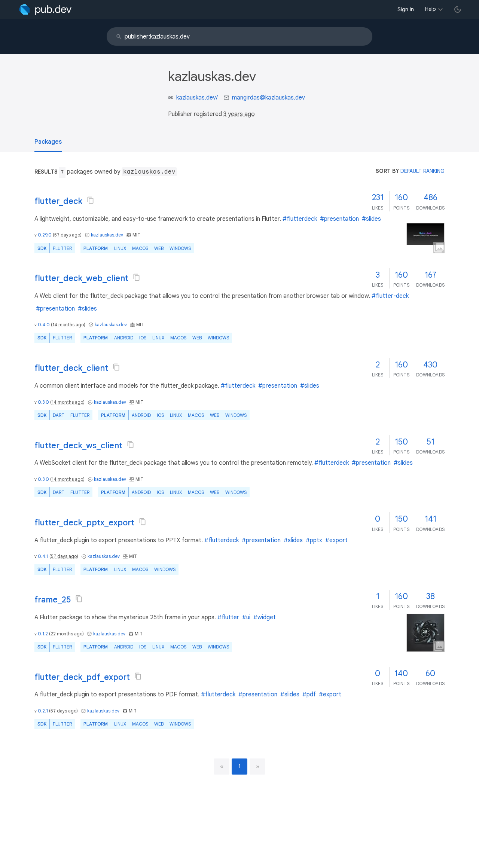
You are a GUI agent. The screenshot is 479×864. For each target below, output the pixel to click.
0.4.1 (43, 556)
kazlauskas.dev (107, 235)
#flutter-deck (390, 296)
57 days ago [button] (67, 235)
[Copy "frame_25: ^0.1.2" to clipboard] (79, 598)
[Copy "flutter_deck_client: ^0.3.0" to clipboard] (116, 367)
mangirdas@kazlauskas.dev (268, 97)
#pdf (309, 694)
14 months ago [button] (68, 324)
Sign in (405, 9)
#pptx (314, 540)
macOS (140, 248)
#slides (371, 219)
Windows (180, 248)
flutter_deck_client (71, 368)
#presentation (339, 219)
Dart (58, 415)
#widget (264, 617)
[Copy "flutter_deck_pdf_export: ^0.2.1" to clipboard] (138, 676)
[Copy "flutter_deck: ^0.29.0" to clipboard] (90, 200)
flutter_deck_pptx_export (84, 523)
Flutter (62, 248)
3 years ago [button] (239, 114)
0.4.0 (44, 324)
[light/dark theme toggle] (457, 9)
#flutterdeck (300, 219)
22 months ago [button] (66, 633)
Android (123, 338)
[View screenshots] (425, 234)
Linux (120, 248)
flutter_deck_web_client (81, 278)
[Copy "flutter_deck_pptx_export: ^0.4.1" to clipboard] (142, 521)
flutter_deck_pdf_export (82, 677)
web (159, 248)
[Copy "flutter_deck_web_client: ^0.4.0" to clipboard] (136, 277)
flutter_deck (58, 201)
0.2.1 (43, 711)
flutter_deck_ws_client (78, 445)
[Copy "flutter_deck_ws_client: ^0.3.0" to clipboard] (130, 444)
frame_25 (52, 600)
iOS (142, 338)
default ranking (422, 171)
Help (430, 9)
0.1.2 (43, 633)
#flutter (228, 617)
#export (336, 540)
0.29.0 (45, 235)
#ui (246, 617)
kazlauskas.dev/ (197, 97)
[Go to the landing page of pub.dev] (45, 9)
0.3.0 (43, 402)
